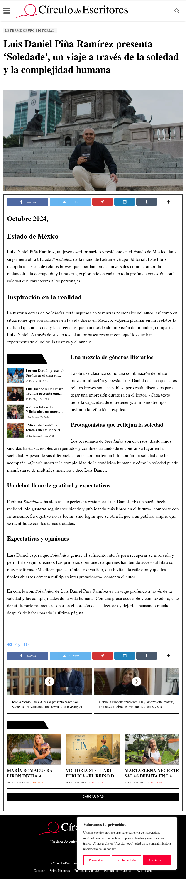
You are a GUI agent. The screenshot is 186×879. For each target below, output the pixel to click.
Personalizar (97, 860)
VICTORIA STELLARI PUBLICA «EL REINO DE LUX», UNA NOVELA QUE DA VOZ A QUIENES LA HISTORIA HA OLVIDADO (93, 773)
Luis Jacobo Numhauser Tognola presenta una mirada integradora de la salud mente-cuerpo (44, 391)
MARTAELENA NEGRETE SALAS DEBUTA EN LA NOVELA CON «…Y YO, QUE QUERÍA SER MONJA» (152, 773)
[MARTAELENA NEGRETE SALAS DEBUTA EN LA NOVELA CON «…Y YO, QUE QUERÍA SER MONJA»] (152, 749)
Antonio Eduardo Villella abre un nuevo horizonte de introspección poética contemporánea (42, 409)
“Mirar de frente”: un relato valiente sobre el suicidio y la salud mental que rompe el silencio (43, 427)
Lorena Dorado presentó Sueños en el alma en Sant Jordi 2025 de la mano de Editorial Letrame (45, 372)
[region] (127, 843)
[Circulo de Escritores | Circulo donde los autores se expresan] (72, 11)
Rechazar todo (126, 860)
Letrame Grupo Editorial (30, 30)
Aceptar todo (157, 860)
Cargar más (93, 796)
